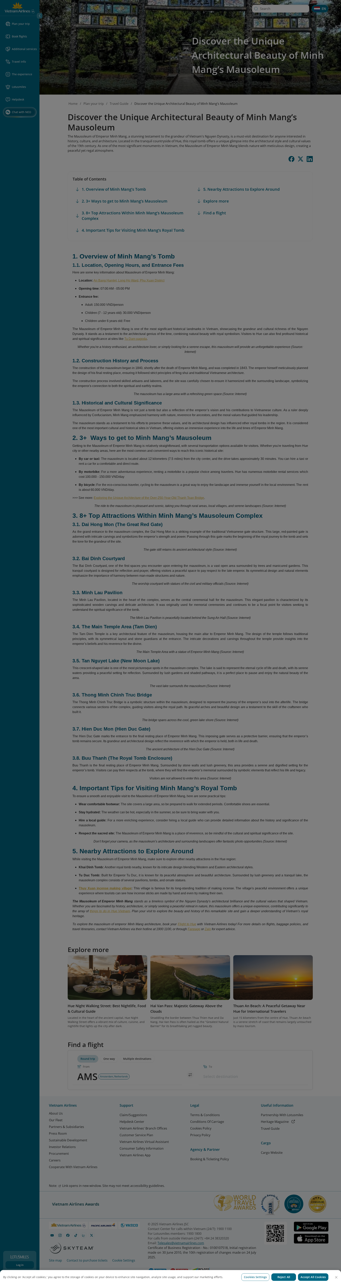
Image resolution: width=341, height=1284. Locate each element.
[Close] (336, 1277)
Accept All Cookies (313, 1277)
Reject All (283, 1277)
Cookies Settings (255, 1277)
